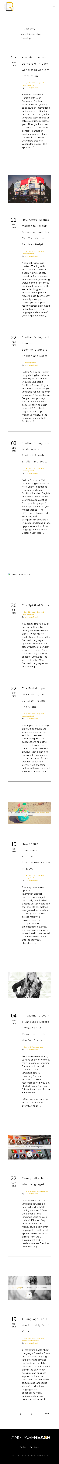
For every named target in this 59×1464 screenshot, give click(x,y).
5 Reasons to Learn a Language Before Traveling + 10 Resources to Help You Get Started (36, 1028)
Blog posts (32, 83)
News (33, 1191)
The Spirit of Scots (35, 605)
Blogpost (40, 83)
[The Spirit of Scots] (29, 574)
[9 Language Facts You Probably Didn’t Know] (29, 1288)
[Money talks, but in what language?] (29, 1147)
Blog (26, 83)
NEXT (48, 1413)
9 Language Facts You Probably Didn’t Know (36, 1325)
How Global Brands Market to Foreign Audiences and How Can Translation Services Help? (36, 232)
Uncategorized (28, 85)
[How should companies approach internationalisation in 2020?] (29, 813)
